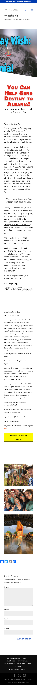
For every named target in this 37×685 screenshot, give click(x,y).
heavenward (8, 19)
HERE (5, 428)
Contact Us (21, 664)
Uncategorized (17, 19)
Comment (7, 587)
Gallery (25, 658)
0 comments (26, 19)
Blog (29, 664)
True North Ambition (17, 679)
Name (6, 610)
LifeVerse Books (9, 664)
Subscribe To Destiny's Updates (18, 437)
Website (6, 628)
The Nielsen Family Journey (17, 670)
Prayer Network (23, 661)
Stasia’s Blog (10, 661)
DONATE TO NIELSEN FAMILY (18, 453)
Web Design (17, 667)
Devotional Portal (13, 658)
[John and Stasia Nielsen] (18, 486)
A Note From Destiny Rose (12, 312)
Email (6, 619)
